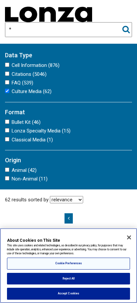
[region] (68, 265)
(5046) (29, 74)
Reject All (69, 278)
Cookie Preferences (68, 263)
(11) (30, 179)
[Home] (48, 14)
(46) (26, 122)
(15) (41, 131)
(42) (24, 170)
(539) (22, 83)
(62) (32, 91)
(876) (36, 65)
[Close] (129, 237)
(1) (32, 140)
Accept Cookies (68, 293)
